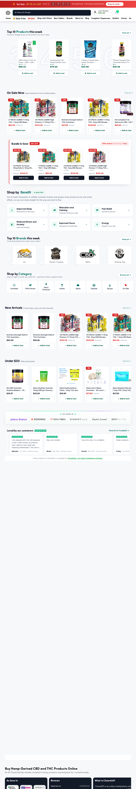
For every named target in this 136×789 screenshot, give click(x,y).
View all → (126, 33)
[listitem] (22, 255)
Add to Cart (23, 178)
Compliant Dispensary (100, 18)
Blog (87, 18)
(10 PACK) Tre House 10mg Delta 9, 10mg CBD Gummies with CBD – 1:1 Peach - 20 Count (23, 169)
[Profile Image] (96, 12)
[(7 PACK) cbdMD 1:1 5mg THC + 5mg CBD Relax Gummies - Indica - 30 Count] (48, 156)
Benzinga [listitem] (40, 419)
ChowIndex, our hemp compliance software (85, 458)
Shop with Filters (44, 18)
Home (8, 18)
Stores (124, 18)
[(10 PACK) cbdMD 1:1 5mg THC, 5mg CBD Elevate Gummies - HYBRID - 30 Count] (74, 156)
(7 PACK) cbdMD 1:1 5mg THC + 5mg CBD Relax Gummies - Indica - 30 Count (48, 169)
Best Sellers (59, 18)
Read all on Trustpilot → (119, 430)
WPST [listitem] (118, 419)
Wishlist (115, 18)
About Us (79, 18)
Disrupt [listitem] (79, 419)
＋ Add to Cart (19, 130)
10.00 (102, 13)
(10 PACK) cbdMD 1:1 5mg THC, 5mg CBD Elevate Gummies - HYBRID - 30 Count (74, 169)
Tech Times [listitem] (58, 419)
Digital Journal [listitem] (99, 419)
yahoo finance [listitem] (18, 419)
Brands (70, 18)
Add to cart (21, 73)
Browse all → (125, 275)
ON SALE (31, 18)
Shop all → (126, 239)
